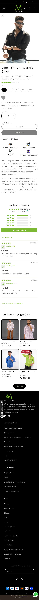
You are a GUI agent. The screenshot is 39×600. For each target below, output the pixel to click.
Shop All (7, 559)
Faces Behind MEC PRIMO (14, 446)
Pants (6, 522)
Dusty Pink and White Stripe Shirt (27, 342)
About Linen (8, 433)
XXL (31, 90)
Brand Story (8, 451)
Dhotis (6, 513)
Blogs (6, 456)
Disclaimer (8, 477)
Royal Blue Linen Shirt (9, 371)
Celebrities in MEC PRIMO (13, 428)
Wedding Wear (9, 527)
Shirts (6, 517)
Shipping (13, 79)
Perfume (7, 531)
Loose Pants (8, 545)
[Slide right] (24, 60)
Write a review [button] (19, 230)
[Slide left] (15, 60)
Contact (7, 442)
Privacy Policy (9, 473)
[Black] (3, 98)
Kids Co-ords (9, 508)
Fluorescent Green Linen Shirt (28, 372)
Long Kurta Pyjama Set (13, 554)
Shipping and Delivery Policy (15, 482)
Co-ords (7, 504)
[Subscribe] (32, 571)
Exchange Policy (10, 487)
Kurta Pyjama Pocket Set (13, 549)
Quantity (5, 112)
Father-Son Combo (11, 536)
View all (19, 386)
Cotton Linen (9, 540)
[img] (6, 243)
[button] (4, 8)
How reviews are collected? (12, 303)
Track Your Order (10, 460)
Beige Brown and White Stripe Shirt (9, 342)
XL (24, 90)
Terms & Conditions (11, 491)
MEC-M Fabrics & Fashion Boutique (17, 437)
